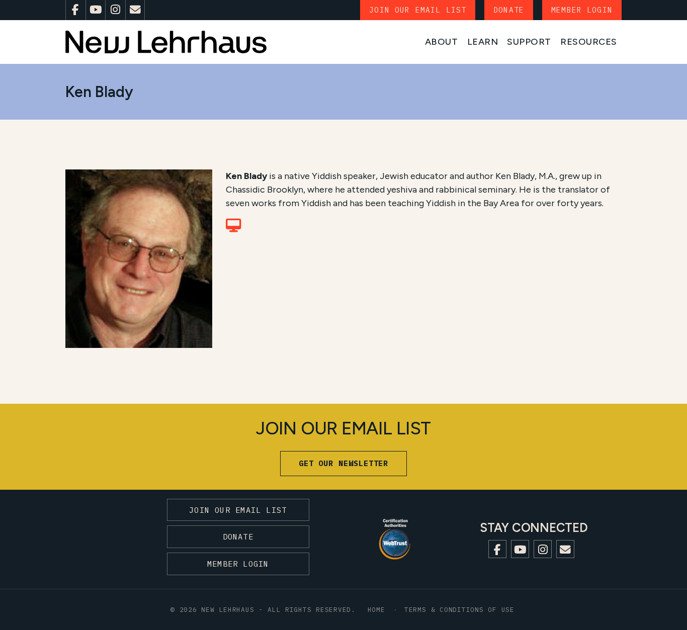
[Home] (166, 42)
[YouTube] (95, 10)
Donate (508, 10)
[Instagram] (115, 10)
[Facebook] (75, 10)
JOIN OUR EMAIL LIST (417, 10)
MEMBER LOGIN (582, 10)
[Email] (135, 10)
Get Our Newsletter (344, 463)
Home (376, 609)
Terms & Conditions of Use (459, 609)
